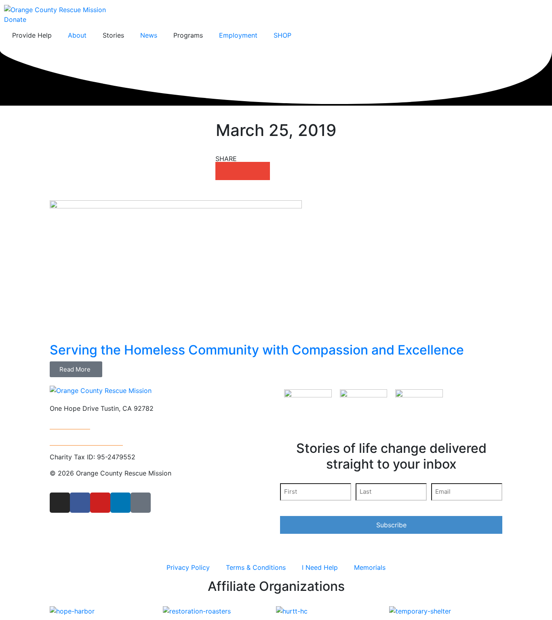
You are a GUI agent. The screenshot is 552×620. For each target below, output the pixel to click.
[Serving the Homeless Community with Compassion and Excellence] (176, 271)
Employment (238, 35)
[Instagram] (60, 503)
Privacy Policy (188, 567)
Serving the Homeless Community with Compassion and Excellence (257, 350)
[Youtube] (100, 503)
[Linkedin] (120, 503)
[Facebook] (80, 503)
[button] (224, 171)
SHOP (282, 35)
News (148, 35)
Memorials (370, 567)
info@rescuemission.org (86, 441)
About (77, 35)
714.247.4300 (70, 424)
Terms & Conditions (256, 567)
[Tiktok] (141, 503)
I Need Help (320, 567)
